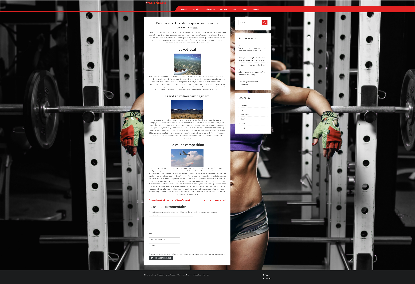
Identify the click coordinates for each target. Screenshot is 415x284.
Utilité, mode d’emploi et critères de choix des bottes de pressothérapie (252, 59)
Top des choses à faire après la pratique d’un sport (169, 200)
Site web (152, 245)
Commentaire (154, 215)
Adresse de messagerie (158, 239)
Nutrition (223, 9)
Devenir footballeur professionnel (253, 65)
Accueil (184, 9)
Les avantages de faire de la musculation (249, 83)
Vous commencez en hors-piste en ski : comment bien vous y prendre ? (252, 49)
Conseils (196, 9)
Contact (256, 9)
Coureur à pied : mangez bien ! (213, 200)
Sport (245, 9)
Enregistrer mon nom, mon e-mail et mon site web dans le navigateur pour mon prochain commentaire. (187, 254)
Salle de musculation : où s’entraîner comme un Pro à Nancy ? (252, 73)
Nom (151, 233)
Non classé (245, 114)
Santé (235, 9)
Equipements (210, 9)
